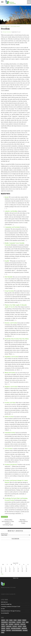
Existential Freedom (10, 432)
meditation (17, 624)
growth (3, 620)
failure (3, 624)
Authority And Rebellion (11, 211)
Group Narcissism (9, 291)
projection (23, 624)
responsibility (5, 622)
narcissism (9, 626)
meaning (19, 620)
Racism (7, 197)
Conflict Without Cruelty (23, 522)
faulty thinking (12, 622)
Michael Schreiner (7, 32)
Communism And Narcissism (12, 227)
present (24, 620)
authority (19, 622)
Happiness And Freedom (11, 386)
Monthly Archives (4, 533)
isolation (15, 626)
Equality (7, 261)
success (8, 628)
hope (27, 622)
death (23, 622)
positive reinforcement (17, 630)
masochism (24, 628)
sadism (24, 626)
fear (7, 624)
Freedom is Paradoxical (11, 464)
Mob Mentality (9, 277)
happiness (11, 624)
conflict (3, 626)
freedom (3, 628)
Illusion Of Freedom (10, 372)
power (15, 620)
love (7, 620)
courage (3, 630)
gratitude (8, 630)
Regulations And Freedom (12, 356)
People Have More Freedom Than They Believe (17, 339)
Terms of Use (15, 578)
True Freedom (8, 448)
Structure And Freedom (11, 323)
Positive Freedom (9, 416)
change (10, 620)
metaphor (25, 630)
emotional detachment (16, 628)
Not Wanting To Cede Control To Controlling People (8, 523)
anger (3, 632)
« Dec (2, 574)
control (20, 626)
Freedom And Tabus (10, 402)
